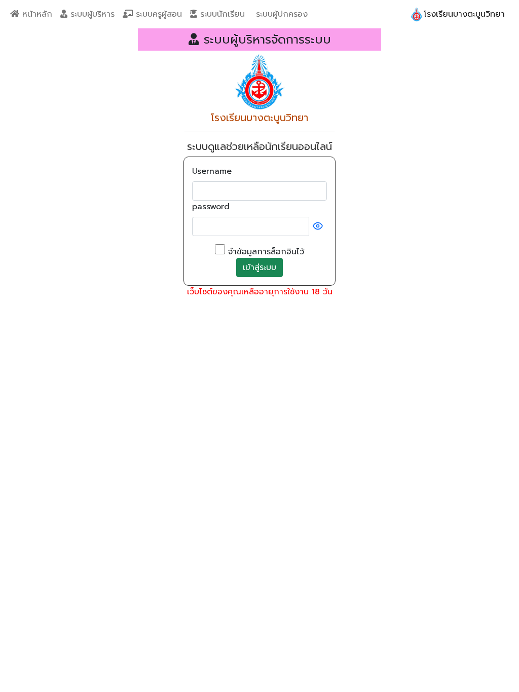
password (211, 207)
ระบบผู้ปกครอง (280, 14)
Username (212, 171)
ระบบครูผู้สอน (157, 14)
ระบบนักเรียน (221, 14)
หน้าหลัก (35, 14)
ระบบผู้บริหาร (91, 14)
